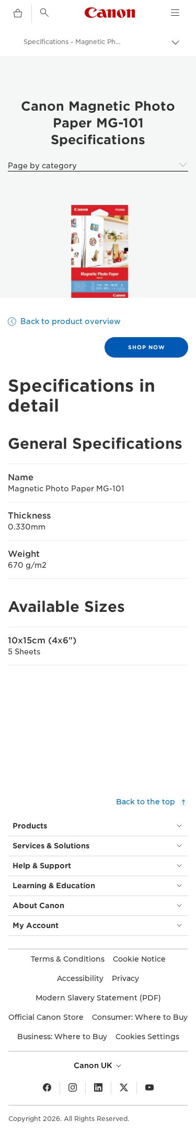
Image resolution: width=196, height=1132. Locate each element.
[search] (44, 12)
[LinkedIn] (98, 1088)
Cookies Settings (147, 1036)
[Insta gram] (72, 1088)
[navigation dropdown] (175, 12)
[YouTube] (149, 1088)
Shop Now (146, 347)
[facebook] (47, 1088)
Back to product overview (70, 321)
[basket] (17, 13)
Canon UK (94, 1065)
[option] (98, 251)
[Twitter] (124, 1088)
